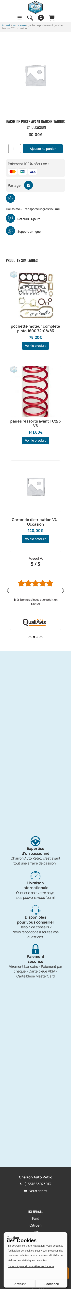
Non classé (19, 25)
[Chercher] (30, 18)
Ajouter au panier (43, 148)
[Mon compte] (41, 18)
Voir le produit (35, 345)
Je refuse (19, 1284)
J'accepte (51, 1284)
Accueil (6, 25)
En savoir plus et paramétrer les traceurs (31, 1266)
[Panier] (51, 18)
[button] (28, 185)
